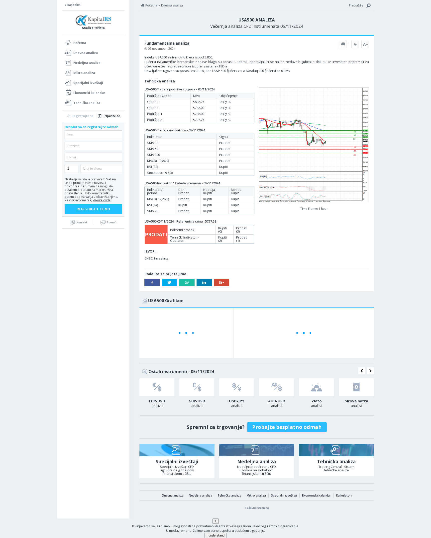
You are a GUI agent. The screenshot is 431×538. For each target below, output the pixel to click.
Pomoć (111, 222)
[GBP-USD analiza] (197, 387)
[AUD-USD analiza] (277, 387)
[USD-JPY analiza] (237, 387)
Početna (79, 42)
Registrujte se (83, 116)
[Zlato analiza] (316, 387)
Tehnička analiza (86, 102)
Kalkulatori (344, 495)
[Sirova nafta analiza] (356, 387)
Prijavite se (111, 116)
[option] (157, 394)
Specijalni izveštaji (88, 82)
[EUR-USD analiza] (157, 387)
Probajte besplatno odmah (287, 427)
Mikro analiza (84, 72)
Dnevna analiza (85, 52)
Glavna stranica (258, 508)
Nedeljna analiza (87, 62)
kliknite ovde (101, 200)
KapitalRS (74, 5)
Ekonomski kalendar (89, 92)
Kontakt (82, 222)
